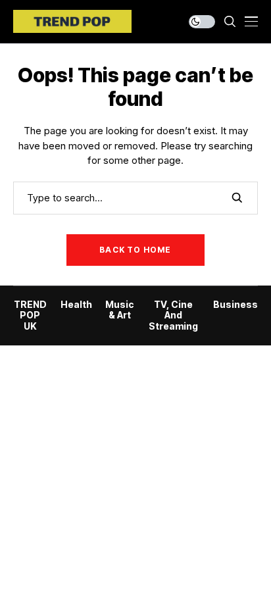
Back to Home (135, 250)
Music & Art (119, 310)
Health (76, 304)
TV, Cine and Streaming (173, 315)
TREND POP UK (30, 315)
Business (235, 304)
